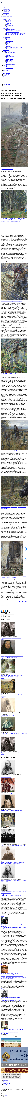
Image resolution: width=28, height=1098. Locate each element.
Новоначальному (10, 52)
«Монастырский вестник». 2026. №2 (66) (11, 973)
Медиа (5, 65)
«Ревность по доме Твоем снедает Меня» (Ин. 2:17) (13, 845)
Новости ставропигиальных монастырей (16, 33)
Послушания (9, 62)
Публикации (6, 37)
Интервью (8, 39)
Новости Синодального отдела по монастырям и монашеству (14, 31)
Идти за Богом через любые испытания (10, 997)
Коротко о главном (11, 26)
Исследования (9, 59)
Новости (5, 28)
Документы (6, 11)
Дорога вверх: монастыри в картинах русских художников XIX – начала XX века (12, 676)
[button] (26, 210)
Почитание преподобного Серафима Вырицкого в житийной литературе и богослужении (13, 863)
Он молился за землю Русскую (8, 793)
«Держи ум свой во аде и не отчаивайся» (11, 638)
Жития (8, 55)
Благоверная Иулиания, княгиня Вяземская (11, 1000)
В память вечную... (11, 56)
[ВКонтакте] (1, 611)
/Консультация (4, 989)
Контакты (5, 14)
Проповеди (9, 21)
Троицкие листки (10, 25)
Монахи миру (9, 61)
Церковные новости (11, 29)
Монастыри (6, 50)
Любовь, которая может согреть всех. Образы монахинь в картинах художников (12, 656)
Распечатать (3, 603)
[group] (14, 206)
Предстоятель (6, 19)
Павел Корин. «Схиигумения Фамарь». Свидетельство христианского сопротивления (14, 734)
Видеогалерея (9, 66)
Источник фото (23, 601)
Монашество (6, 51)
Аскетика (8, 53)
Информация (6, 9)
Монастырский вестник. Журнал (14, 47)
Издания (8, 46)
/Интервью (3, 926)
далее (6, 1095)
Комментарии (9, 41)
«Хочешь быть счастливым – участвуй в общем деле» (14, 924)
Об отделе (5, 7)
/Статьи (2, 639)
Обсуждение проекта (11, 48)
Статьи (8, 38)
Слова (7, 24)
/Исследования (4, 1033)
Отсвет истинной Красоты (7, 715)
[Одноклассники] (3, 611)
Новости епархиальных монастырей (15, 34)
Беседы (8, 42)
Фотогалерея (9, 68)
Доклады (8, 23)
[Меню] (1, 2)
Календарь (6, 13)
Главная (5, 81)
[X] (7, 611)
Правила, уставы (10, 64)
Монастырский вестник (6, 16)
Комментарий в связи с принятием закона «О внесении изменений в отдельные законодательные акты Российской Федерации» (13, 977)
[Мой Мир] (5, 611)
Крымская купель (5, 828)
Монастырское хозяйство (12, 57)
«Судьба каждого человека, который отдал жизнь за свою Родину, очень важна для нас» (13, 928)
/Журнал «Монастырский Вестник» (9, 974)
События (8, 20)
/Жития (2, 894)
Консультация (9, 60)
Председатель (6, 10)
